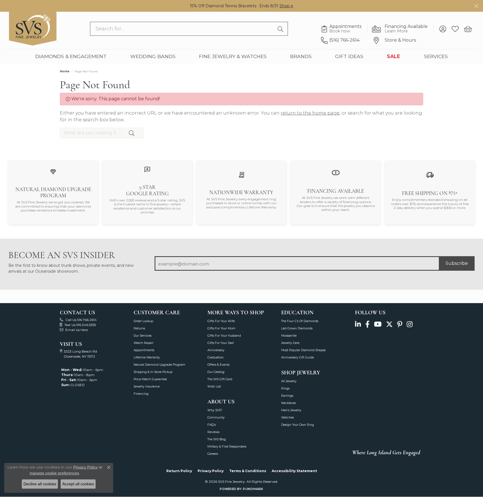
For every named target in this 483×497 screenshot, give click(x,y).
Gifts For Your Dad (220, 343)
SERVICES (436, 57)
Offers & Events (218, 365)
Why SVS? (214, 410)
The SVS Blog (216, 439)
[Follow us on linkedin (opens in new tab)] (358, 324)
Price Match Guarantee (150, 379)
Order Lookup (143, 321)
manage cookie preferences (54, 473)
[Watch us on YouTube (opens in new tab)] (378, 324)
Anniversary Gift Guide (297, 357)
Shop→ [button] (286, 5)
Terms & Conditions (247, 471)
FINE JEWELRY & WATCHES (233, 57)
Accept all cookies (78, 484)
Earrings (287, 396)
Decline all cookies (39, 484)
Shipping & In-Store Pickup (153, 372)
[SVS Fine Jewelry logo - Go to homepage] (32, 29)
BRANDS (301, 57)
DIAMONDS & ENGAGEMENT (70, 57)
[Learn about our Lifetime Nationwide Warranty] (241, 174)
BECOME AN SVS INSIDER (61, 255)
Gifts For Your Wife (221, 321)
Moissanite (289, 335)
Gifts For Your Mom (221, 328)
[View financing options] (336, 172)
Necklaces (288, 403)
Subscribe (457, 263)
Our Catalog (215, 372)
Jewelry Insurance (147, 386)
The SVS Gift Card (219, 379)
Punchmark (253, 489)
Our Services (142, 335)
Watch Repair (143, 343)
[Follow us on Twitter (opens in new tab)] (389, 324)
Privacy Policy (211, 471)
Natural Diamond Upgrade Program (159, 365)
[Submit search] (281, 29)
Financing (141, 394)
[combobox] (182, 29)
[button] (442, 29)
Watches (287, 417)
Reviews (213, 432)
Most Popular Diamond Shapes (303, 350)
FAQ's (211, 425)
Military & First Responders (226, 446)
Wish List (214, 386)
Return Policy (179, 471)
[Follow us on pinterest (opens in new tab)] (399, 324)
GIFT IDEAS (349, 57)
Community (216, 417)
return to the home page (310, 113)
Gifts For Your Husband (224, 335)
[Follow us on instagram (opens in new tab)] (410, 324)
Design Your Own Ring (297, 425)
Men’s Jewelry (291, 410)
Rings (285, 388)
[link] (344, 29)
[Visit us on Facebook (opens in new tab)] (367, 324)
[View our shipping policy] (430, 174)
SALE (393, 57)
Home (64, 71)
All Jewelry (289, 381)
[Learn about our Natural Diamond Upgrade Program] (53, 171)
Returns (139, 328)
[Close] (476, 6)
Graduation (215, 357)
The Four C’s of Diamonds (299, 321)
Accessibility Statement (294, 471)
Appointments (144, 350)
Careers (212, 454)
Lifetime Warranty (147, 357)
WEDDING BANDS (153, 57)
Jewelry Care (290, 343)
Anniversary (215, 350)
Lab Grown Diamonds (296, 328)
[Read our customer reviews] (147, 169)
